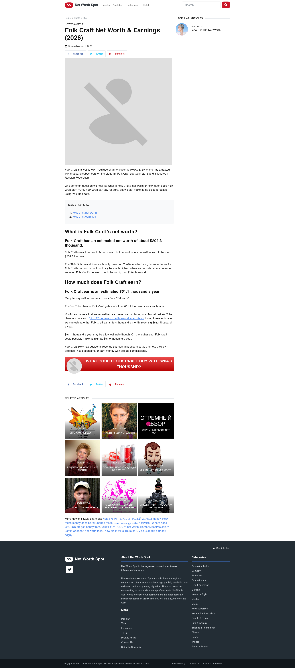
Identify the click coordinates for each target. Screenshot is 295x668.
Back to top (223, 548)
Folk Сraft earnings (84, 216)
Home (68, 17)
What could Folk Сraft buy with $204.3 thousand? (129, 364)
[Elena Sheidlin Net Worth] (182, 29)
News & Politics (200, 608)
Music (195, 603)
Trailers (195, 641)
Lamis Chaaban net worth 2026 (84, 531)
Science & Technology (203, 627)
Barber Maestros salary (155, 527)
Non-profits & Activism (203, 613)
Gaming (196, 589)
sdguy (68, 535)
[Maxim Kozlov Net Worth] (82, 495)
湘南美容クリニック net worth (120, 527)
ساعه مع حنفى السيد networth (132, 523)
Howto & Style (81, 17)
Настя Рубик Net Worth (119, 432)
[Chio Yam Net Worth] (82, 421)
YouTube (117, 4)
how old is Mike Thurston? (121, 531)
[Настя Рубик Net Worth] (119, 421)
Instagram (132, 4)
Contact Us (127, 642)
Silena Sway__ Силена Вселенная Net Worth (119, 506)
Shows (195, 632)
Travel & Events (200, 646)
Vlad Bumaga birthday (152, 531)
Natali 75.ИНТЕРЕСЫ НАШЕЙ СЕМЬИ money (132, 518)
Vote (123, 623)
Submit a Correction (131, 646)
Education (197, 575)
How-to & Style (199, 594)
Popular (106, 4)
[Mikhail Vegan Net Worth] (156, 458)
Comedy (196, 570)
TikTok (146, 4)
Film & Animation (200, 584)
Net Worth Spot (86, 4)
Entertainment (199, 580)
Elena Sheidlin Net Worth (205, 30)
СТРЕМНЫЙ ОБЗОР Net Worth (156, 431)
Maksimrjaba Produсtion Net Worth (156, 506)
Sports (195, 636)
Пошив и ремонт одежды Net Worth (119, 468)
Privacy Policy (128, 637)
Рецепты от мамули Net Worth (82, 468)
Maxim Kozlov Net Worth (82, 507)
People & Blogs (200, 618)
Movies (195, 599)
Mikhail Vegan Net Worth (156, 470)
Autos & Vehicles (200, 566)
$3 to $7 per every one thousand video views (116, 318)
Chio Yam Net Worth (83, 432)
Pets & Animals (200, 622)
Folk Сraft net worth (85, 212)
